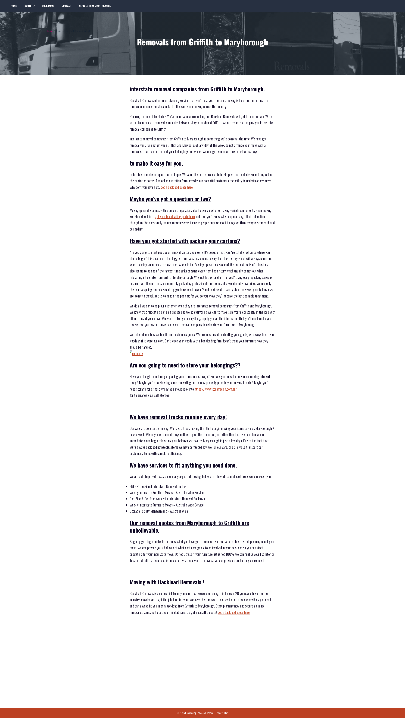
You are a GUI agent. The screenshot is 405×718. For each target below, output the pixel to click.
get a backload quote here (177, 187)
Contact (67, 6)
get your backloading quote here (175, 216)
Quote (28, 6)
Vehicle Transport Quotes (95, 6)
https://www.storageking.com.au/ (216, 389)
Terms (210, 713)
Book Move (48, 6)
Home (14, 6)
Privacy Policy (222, 713)
